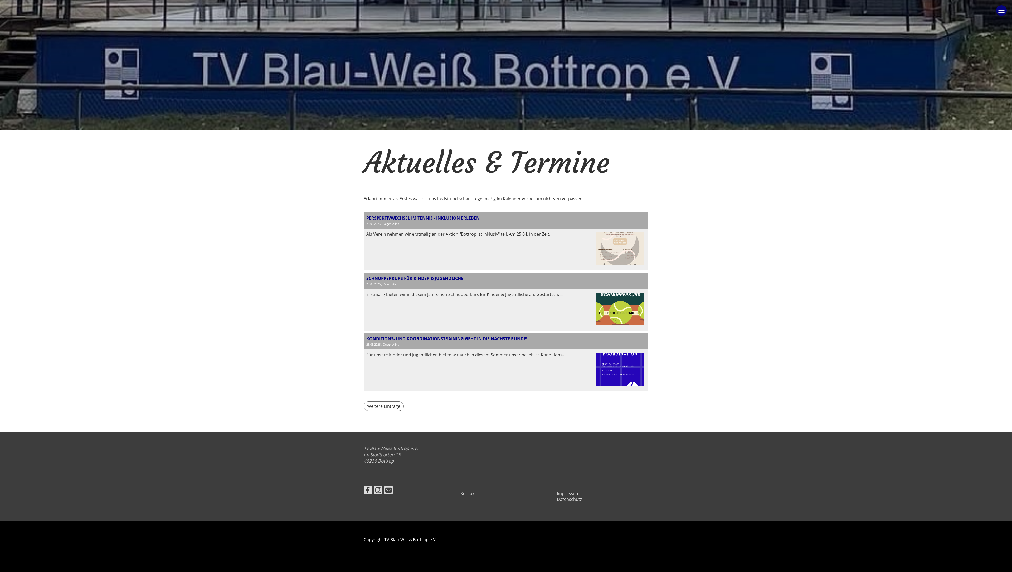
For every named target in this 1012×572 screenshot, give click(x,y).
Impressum (568, 493)
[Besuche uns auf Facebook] (368, 491)
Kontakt (468, 493)
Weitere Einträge (383, 406)
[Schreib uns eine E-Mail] (388, 491)
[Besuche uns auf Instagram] (378, 491)
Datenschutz (569, 499)
